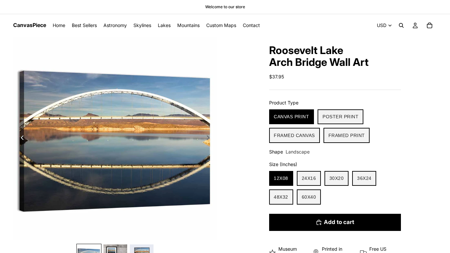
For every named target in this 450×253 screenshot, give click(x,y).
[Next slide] (210, 138)
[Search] (401, 25)
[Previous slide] (20, 138)
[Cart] (429, 25)
